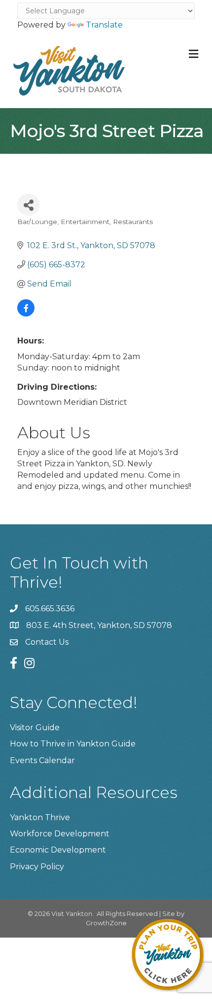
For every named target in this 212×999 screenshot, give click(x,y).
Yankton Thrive (40, 817)
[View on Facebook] (26, 313)
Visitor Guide (35, 727)
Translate (104, 24)
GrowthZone (106, 923)
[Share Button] (28, 205)
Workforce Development (59, 833)
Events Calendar (42, 760)
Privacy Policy (37, 866)
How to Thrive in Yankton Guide (73, 743)
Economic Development (58, 850)
